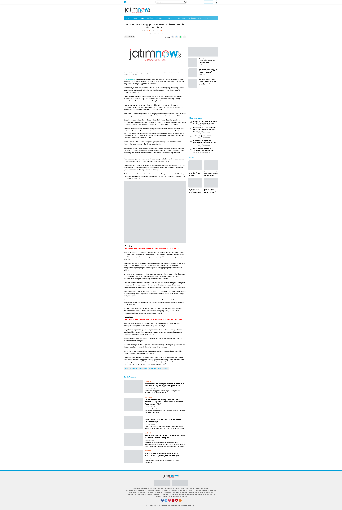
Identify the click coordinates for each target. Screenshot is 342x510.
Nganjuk (165, 496)
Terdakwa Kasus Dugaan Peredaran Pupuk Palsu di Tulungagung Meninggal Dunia (164, 385)
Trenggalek (190, 494)
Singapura (152, 368)
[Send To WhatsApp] (180, 37)
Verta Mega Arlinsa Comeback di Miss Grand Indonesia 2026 (207, 60)
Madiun (159, 492)
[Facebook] (162, 500)
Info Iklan (153, 488)
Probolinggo (193, 492)
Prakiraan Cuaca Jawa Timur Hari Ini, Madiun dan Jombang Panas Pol (205, 122)
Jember (158, 496)
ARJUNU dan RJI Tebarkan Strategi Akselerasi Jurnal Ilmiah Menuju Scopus (210, 190)
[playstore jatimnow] (162, 483)
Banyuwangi (133, 492)
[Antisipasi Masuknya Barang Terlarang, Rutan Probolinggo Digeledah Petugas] (133, 456)
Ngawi (205, 490)
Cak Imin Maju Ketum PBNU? (202, 136)
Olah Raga (192, 18)
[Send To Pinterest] (184, 37)
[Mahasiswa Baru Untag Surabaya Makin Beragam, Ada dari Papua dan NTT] (195, 183)
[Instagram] (169, 500)
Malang (184, 492)
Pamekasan (140, 494)
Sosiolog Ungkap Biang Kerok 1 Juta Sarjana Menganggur (194, 173)
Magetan (213, 490)
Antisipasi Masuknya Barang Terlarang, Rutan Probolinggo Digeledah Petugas (163, 454)
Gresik (189, 490)
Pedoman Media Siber (165, 488)
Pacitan (184, 496)
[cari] (185, 2)
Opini (206, 18)
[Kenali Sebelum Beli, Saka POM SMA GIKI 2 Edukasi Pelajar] (133, 422)
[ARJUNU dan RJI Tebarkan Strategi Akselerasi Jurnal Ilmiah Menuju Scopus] (211, 183)
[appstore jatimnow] (180, 483)
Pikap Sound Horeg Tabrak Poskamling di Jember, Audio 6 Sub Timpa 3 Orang (204, 142)
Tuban (172, 494)
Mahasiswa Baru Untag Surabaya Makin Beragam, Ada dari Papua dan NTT (195, 190)
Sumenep (150, 494)
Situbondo (209, 494)
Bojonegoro (180, 494)
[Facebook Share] (172, 37)
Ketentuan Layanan (153, 490)
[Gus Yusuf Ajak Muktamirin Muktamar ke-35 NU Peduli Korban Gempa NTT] (133, 439)
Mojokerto (167, 492)
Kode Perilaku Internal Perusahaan (197, 488)
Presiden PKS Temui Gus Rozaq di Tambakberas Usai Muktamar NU (204, 149)
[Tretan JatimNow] (203, 51)
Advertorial (163, 31)
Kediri (201, 492)
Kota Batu (174, 490)
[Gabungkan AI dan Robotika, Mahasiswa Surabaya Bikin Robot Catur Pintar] (192, 72)
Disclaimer (136, 488)
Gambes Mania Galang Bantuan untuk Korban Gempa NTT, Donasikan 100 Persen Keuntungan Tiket (164, 402)
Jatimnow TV (170, 18)
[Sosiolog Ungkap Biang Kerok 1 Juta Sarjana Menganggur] (195, 165)
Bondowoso (200, 494)
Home (127, 18)
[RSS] (180, 500)
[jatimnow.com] (137, 10)
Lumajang (164, 494)
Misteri (200, 18)
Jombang (142, 492)
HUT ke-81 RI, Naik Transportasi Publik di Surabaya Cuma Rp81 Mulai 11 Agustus (153, 319)
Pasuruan (176, 492)
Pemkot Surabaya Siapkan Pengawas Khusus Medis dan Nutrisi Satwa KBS (152, 248)
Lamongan (197, 490)
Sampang (131, 494)
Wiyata (143, 18)
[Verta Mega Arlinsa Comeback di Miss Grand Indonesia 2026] (192, 62)
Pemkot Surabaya (131, 368)
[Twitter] (165, 500)
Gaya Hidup (182, 18)
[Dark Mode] (216, 2)
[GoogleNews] (176, 500)
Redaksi (149, 31)
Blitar (157, 494)
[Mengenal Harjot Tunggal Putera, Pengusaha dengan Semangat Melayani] (192, 83)
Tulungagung (175, 496)
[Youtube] (173, 500)
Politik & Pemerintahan (154, 18)
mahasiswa (143, 368)
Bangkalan (209, 492)
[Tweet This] (176, 37)
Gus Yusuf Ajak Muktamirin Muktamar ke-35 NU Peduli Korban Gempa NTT (165, 436)
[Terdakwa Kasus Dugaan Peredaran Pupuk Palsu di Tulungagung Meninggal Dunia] (133, 386)
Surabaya (165, 490)
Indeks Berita (208, 2)
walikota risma (163, 368)
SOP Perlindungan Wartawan (135, 490)
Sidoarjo (182, 490)
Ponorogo (151, 492)
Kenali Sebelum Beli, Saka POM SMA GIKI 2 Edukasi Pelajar (163, 420)
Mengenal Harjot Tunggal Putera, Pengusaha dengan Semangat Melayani (208, 81)
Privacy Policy (179, 488)
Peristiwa (134, 18)
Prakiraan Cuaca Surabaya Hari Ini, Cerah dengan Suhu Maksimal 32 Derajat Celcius (204, 129)
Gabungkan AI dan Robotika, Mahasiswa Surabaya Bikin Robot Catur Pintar (208, 70)
